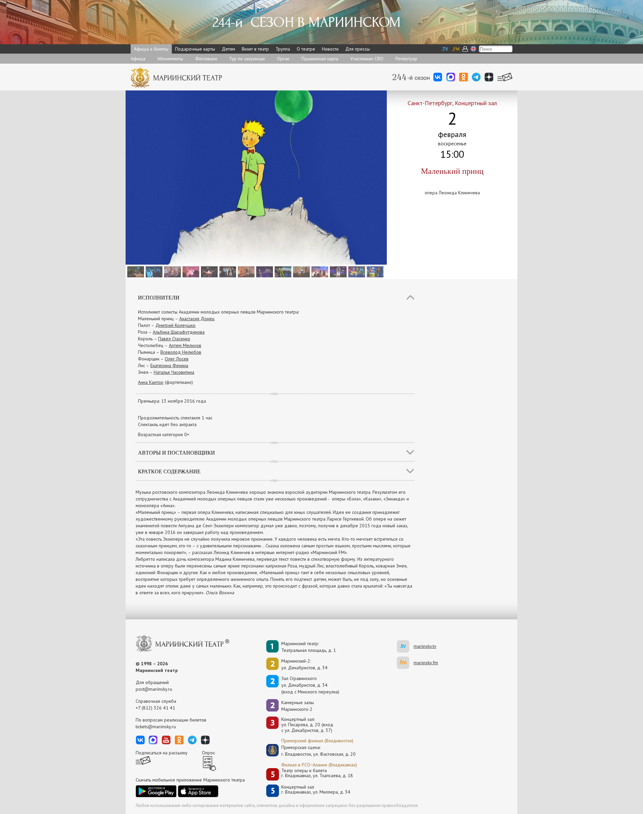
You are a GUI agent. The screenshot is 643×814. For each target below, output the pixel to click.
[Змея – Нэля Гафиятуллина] (282, 271)
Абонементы (170, 59)
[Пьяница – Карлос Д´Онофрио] (227, 271)
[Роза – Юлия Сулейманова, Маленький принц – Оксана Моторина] (190, 271)
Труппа (283, 49)
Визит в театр (255, 49)
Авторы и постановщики (176, 452)
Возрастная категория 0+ (163, 434)
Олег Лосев (177, 359)
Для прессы (357, 49)
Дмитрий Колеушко (175, 325)
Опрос (208, 753)
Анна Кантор (150, 382)
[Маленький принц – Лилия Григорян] (153, 271)
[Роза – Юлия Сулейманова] (171, 271)
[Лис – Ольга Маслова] (337, 271)
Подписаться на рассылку (162, 753)
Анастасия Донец (197, 319)
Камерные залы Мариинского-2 (297, 705)
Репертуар (406, 59)
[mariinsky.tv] (405, 646)
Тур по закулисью (247, 59)
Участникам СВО (366, 59)
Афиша (138, 59)
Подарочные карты (195, 49)
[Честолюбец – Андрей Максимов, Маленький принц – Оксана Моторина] (300, 271)
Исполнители (159, 297)
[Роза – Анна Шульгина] (208, 271)
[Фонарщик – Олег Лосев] (264, 271)
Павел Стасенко (174, 339)
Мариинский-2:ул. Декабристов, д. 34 (304, 664)
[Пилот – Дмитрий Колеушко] (135, 271)
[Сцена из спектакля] (319, 271)
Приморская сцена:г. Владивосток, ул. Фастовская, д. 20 (311, 750)
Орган (283, 59)
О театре (306, 49)
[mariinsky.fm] (405, 663)
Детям (228, 49)
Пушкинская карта (319, 59)
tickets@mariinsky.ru (156, 727)
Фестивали (206, 59)
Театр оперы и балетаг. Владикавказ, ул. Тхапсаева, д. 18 (317, 773)
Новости (330, 49)
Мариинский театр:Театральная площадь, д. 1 (308, 646)
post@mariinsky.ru (154, 689)
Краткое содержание (169, 471)
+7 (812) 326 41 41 (155, 708)
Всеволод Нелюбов (180, 352)
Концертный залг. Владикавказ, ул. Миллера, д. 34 (315, 790)
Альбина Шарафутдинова (179, 332)
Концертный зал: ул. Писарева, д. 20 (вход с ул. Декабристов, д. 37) (307, 725)
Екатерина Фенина (169, 365)
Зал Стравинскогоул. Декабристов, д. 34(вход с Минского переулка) (310, 685)
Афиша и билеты (151, 49)
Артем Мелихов (185, 345)
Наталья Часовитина (174, 372)
